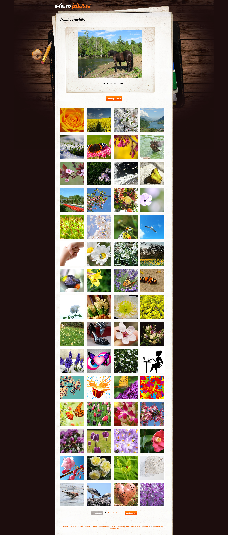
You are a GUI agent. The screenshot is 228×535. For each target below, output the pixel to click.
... (122, 512)
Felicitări (65, 527)
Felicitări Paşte (135, 527)
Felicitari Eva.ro (73, 6)
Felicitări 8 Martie (158, 527)
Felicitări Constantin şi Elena (120, 527)
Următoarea (130, 513)
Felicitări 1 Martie (114, 529)
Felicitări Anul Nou (91, 527)
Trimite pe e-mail (114, 99)
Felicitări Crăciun (104, 527)
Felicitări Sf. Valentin (76, 527)
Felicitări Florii (146, 527)
